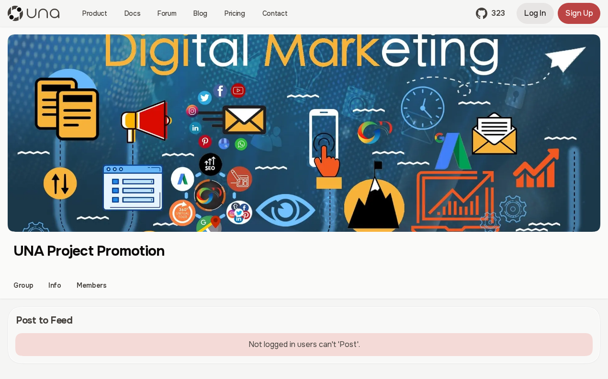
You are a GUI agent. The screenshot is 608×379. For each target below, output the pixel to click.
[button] (490, 13)
